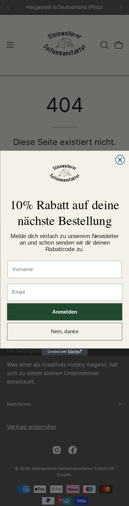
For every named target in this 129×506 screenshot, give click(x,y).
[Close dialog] (120, 160)
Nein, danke (64, 332)
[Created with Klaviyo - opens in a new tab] (64, 351)
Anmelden (64, 312)
